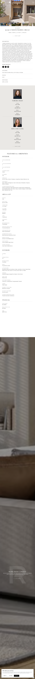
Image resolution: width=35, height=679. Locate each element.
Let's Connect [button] (18, 578)
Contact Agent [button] (17, 35)
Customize (10, 675)
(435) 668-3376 (17, 107)
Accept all (16, 675)
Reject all (5, 675)
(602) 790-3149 (17, 136)
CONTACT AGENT (17, 146)
